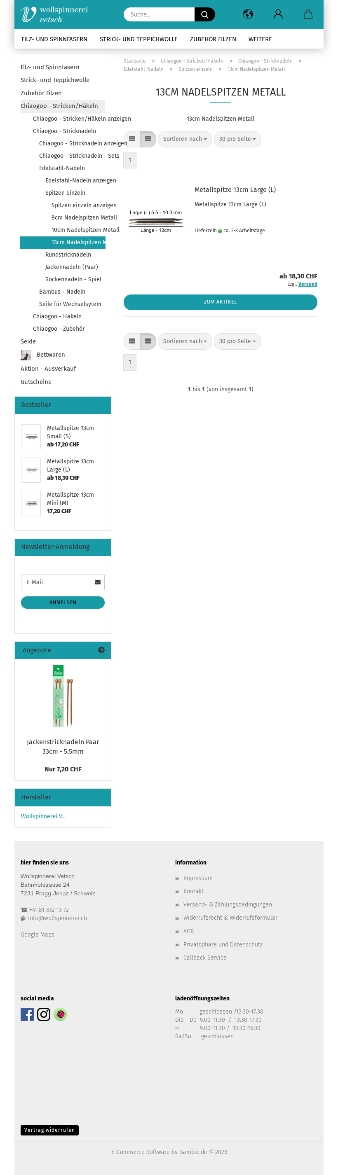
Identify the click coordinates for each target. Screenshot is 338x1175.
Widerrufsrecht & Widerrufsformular (230, 917)
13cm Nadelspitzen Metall (79, 242)
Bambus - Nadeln (62, 291)
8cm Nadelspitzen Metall (78, 217)
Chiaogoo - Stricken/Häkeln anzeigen (69, 118)
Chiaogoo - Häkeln (57, 316)
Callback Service (205, 957)
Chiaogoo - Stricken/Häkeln (59, 106)
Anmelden (63, 602)
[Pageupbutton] (315, 1163)
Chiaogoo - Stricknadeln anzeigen (72, 143)
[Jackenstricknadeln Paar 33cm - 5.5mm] (63, 696)
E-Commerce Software (140, 1152)
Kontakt (193, 891)
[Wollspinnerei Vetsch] (57, 14)
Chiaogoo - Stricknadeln (64, 131)
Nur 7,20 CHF (63, 769)
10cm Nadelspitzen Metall (78, 230)
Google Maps (37, 934)
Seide (28, 341)
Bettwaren (50, 355)
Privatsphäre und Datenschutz (223, 944)
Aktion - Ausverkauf (48, 368)
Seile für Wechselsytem (70, 304)
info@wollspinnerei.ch (57, 918)
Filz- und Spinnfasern (54, 39)
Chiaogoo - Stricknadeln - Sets (72, 155)
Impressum (198, 878)
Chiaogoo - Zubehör (58, 328)
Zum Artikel (220, 302)
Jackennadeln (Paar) (71, 267)
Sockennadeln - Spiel (73, 279)
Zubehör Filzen (213, 39)
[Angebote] (101, 650)
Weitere (260, 39)
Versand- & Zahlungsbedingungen (227, 904)
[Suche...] (205, 14)
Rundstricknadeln (68, 254)
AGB (188, 931)
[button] (248, 14)
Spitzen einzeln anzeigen (78, 205)
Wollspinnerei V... (43, 816)
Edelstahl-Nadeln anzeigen (75, 180)
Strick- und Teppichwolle (139, 39)
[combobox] (185, 139)
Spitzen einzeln (65, 192)
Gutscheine (36, 381)
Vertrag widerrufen (49, 1130)
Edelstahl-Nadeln (62, 168)
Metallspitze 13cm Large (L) (235, 190)
